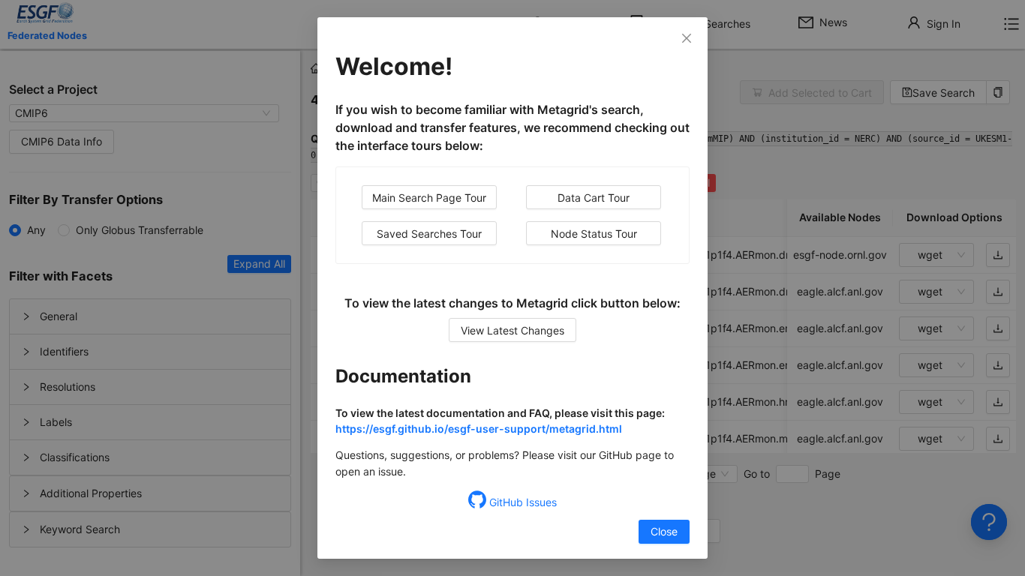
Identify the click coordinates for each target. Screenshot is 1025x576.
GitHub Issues (521, 502)
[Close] (687, 38)
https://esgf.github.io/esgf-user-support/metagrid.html (478, 428)
